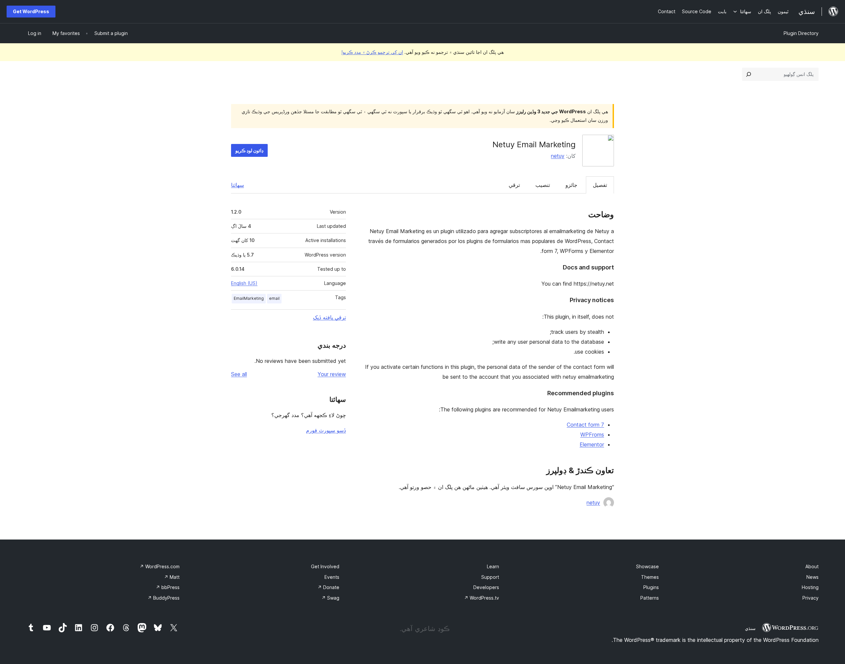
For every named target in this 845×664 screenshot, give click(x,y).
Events (331, 577)
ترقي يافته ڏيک (329, 317)
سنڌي (750, 628)
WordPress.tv (481, 598)
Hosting (810, 587)
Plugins (651, 587)
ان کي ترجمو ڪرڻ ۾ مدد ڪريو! (372, 52)
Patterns (649, 598)
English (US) (244, 283)
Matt (172, 577)
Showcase (647, 566)
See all (239, 374)
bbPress (168, 587)
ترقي (514, 185)
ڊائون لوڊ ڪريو (249, 150)
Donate (328, 587)
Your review (332, 374)
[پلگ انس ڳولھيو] (748, 74)
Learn (493, 566)
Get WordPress (31, 11)
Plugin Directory (801, 33)
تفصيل (600, 185)
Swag (330, 598)
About (812, 566)
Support (490, 577)
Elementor (592, 444)
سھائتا (237, 185)
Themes (650, 577)
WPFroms (592, 434)
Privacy (810, 598)
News (812, 577)
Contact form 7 (585, 424)
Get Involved (325, 566)
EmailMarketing (249, 298)
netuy (557, 156)
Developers (486, 587)
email (274, 298)
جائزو (571, 185)
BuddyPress (164, 598)
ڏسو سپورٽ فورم (326, 430)
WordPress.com (160, 566)
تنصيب (542, 185)
